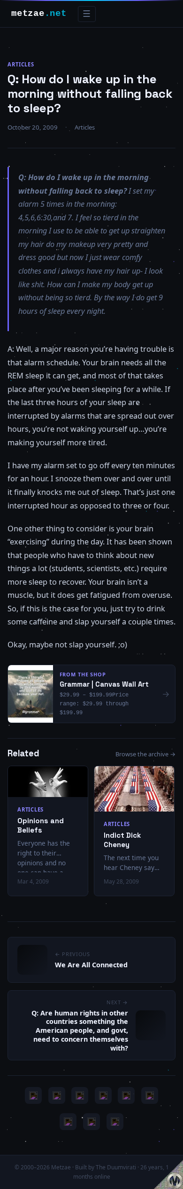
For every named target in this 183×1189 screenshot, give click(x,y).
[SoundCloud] (126, 1095)
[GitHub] (103, 1095)
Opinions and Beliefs (40, 825)
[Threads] (91, 1121)
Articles (21, 64)
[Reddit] (115, 1121)
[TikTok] (149, 1095)
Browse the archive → (145, 754)
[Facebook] (68, 1121)
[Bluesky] (79, 1095)
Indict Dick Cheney (122, 840)
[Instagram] (56, 1095)
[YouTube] (33, 1095)
